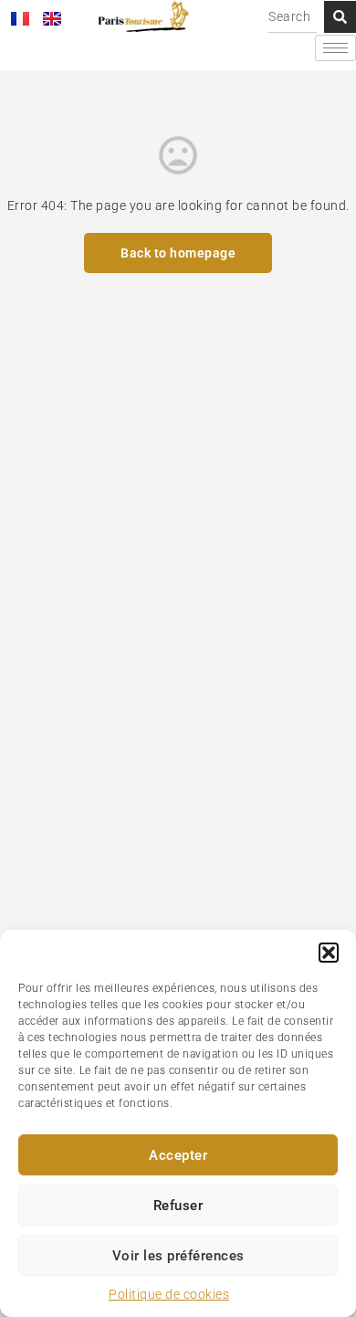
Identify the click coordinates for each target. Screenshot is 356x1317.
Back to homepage (178, 253)
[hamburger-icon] (335, 48)
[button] (328, 952)
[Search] (340, 17)
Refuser (178, 1205)
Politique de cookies (169, 1294)
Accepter (178, 1155)
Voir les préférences (178, 1256)
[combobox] (292, 17)
